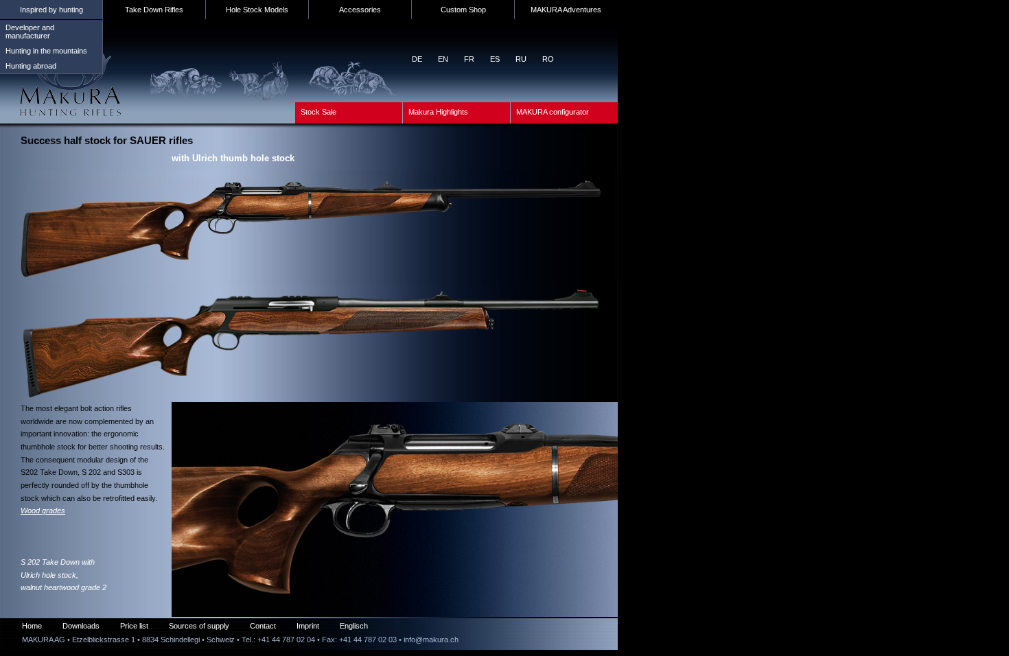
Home (32, 626)
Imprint (308, 626)
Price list (134, 626)
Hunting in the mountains (46, 51)
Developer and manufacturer (29, 31)
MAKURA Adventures (566, 9)
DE (417, 59)
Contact (263, 626)
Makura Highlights (438, 112)
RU (520, 59)
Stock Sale (318, 112)
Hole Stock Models (257, 9)
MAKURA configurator (552, 112)
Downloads (81, 626)
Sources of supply (199, 626)
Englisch (354, 626)
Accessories (360, 9)
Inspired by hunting (51, 9)
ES (495, 59)
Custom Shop (463, 9)
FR (469, 59)
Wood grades (43, 510)
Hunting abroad (30, 66)
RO (548, 59)
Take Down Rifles (154, 9)
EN (443, 59)
